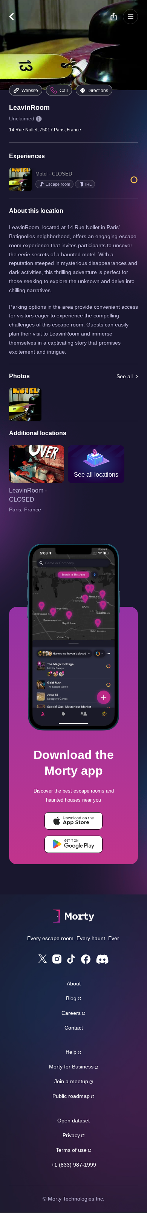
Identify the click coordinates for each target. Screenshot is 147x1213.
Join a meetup (71, 1081)
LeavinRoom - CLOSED (28, 495)
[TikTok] (71, 959)
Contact (73, 1028)
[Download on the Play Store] (73, 844)
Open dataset (73, 1121)
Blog (71, 998)
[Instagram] (56, 959)
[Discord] (102, 959)
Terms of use (71, 1150)
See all (124, 376)
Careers (71, 1013)
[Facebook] (85, 959)
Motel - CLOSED (53, 174)
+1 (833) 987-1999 (73, 1165)
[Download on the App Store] (73, 821)
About (74, 984)
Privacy (71, 1135)
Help (71, 1052)
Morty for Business (71, 1067)
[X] (42, 958)
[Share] (113, 16)
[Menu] (130, 16)
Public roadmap (71, 1096)
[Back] (15, 16)
